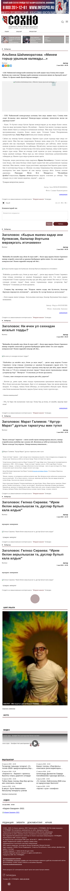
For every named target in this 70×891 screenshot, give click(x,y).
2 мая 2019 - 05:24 (62, 337)
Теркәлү (49, 224)
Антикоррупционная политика (12, 858)
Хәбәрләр (7, 49)
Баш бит (19, 31)
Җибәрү (60, 224)
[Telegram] (11, 66)
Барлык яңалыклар (9, 794)
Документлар (34, 822)
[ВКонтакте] (3, 66)
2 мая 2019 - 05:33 (62, 249)
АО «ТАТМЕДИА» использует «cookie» (14, 860)
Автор (65, 63)
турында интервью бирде (40, 471)
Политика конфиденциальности (12, 864)
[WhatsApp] (8, 66)
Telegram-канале (38, 199)
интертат (63, 194)
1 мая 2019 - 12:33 (62, 432)
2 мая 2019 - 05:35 (62, 65)
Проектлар (33, 31)
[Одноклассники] (6, 66)
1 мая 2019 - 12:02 (62, 565)
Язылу (7, 31)
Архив (48, 822)
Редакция (7, 822)
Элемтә (20, 822)
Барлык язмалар (8, 709)
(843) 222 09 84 (24, 879)
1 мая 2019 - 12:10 (62, 517)
